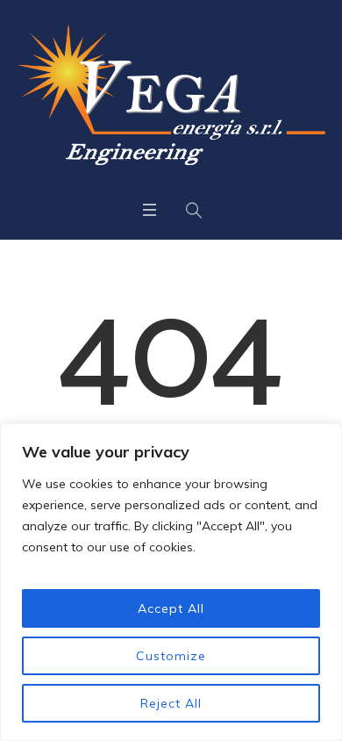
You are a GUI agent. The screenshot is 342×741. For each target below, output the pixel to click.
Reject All (171, 703)
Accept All (171, 608)
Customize (171, 656)
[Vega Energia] (171, 94)
